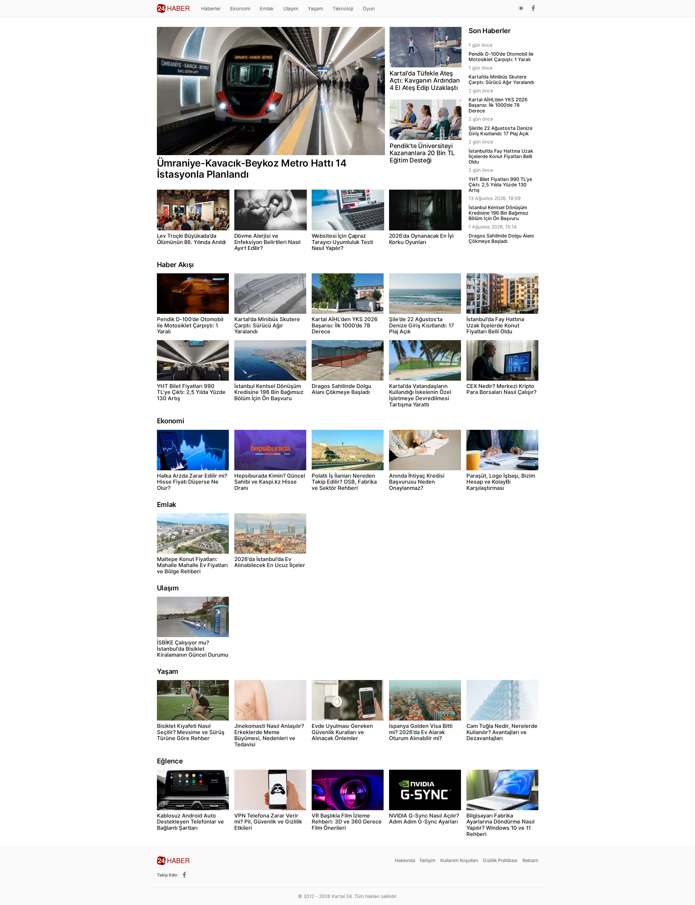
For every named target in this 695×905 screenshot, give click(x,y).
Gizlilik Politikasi (500, 860)
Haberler (211, 8)
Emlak (267, 8)
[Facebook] (533, 8)
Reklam (530, 860)
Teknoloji (343, 8)
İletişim (427, 860)
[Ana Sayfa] (173, 8)
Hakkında (405, 860)
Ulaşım (290, 8)
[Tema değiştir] (521, 8)
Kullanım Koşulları (459, 860)
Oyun (369, 8)
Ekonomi (240, 8)
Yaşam (315, 8)
